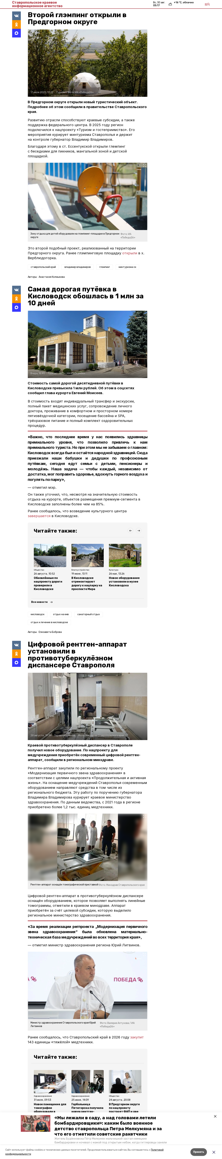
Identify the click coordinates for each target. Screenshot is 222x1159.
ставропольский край (43, 267)
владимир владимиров (78, 267)
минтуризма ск (127, 267)
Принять (198, 1151)
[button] (35, 1123)
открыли (129, 253)
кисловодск (37, 614)
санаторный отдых (88, 614)
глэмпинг (104, 267)
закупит (137, 1037)
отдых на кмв (61, 614)
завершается (39, 516)
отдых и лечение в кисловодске (49, 622)
